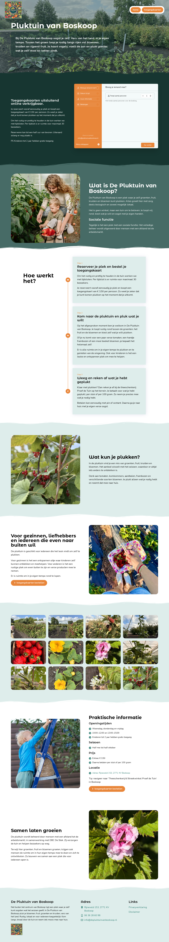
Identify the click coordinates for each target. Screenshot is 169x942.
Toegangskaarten (152, 9)
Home (135, 9)
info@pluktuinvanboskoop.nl (88, 138)
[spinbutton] (147, 96)
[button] (143, 96)
